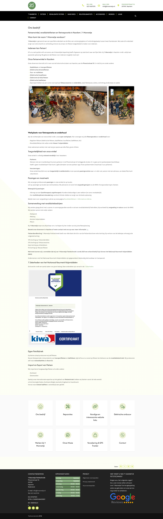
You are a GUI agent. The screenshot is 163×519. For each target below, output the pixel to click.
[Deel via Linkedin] (128, 466)
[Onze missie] (67, 435)
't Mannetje (32, 14)
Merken (111, 14)
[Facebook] (33, 507)
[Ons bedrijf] (40, 406)
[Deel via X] (124, 466)
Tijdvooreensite (33, 516)
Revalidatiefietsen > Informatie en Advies (77, 199)
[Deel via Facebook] (120, 466)
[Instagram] (29, 507)
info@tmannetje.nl (108, 6)
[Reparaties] (67, 406)
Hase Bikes (71, 14)
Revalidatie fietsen (56, 14)
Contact (33, 18)
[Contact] (122, 435)
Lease (120, 14)
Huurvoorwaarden (89, 485)
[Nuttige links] (95, 406)
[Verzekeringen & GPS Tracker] (95, 435)
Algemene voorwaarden (90, 478)
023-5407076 (91, 6)
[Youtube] (37, 507)
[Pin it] (132, 466)
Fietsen (43, 14)
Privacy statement (89, 482)
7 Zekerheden (89, 266)
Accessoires (100, 14)
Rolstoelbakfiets (85, 14)
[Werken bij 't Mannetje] (40, 435)
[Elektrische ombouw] (122, 406)
